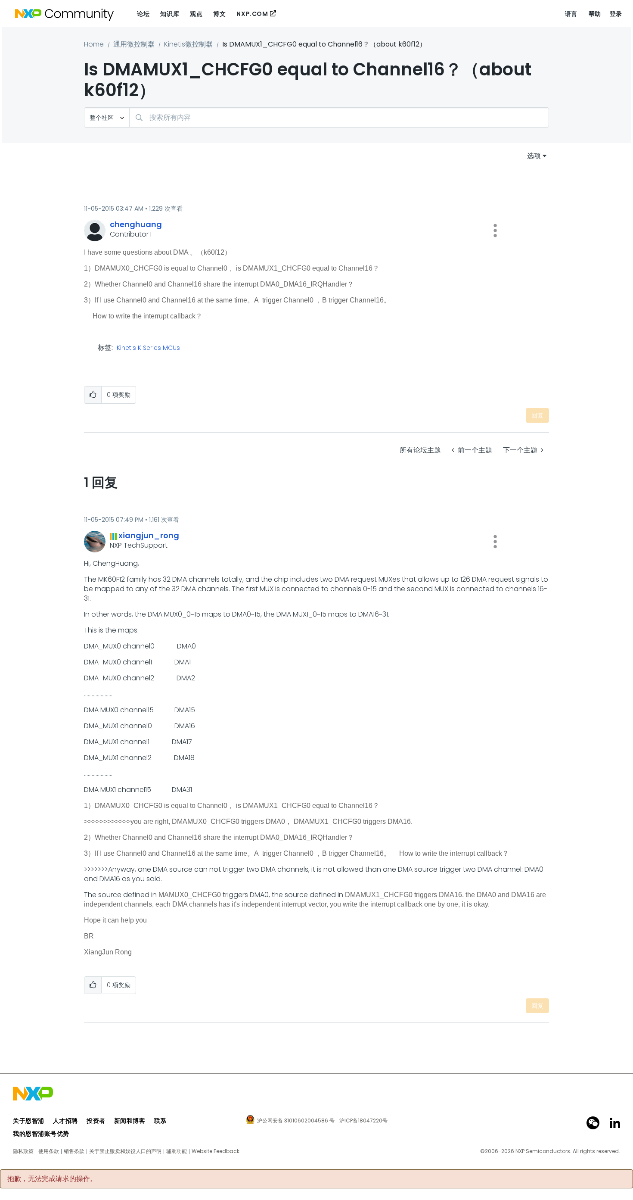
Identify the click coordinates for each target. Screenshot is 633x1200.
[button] (495, 230)
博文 (219, 13)
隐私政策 (23, 1151)
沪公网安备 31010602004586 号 (296, 1121)
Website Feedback (215, 1151)
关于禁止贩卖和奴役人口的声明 (125, 1151)
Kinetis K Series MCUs (148, 348)
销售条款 (74, 1151)
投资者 (96, 1120)
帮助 (595, 13)
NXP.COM (252, 13)
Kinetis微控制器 (188, 44)
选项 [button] (534, 156)
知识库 (169, 13)
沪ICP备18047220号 (363, 1120)
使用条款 (48, 1151)
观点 (196, 13)
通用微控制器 (134, 44)
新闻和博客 (130, 1120)
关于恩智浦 (28, 1120)
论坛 (143, 13)
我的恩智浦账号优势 (41, 1133)
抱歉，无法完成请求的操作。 (52, 1179)
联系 (160, 1120)
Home (94, 44)
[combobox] (339, 117)
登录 (616, 13)
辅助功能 (176, 1151)
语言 (571, 13)
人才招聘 (65, 1120)
